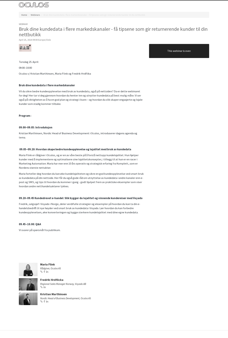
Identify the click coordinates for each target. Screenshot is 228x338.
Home (24, 14)
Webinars (35, 14)
